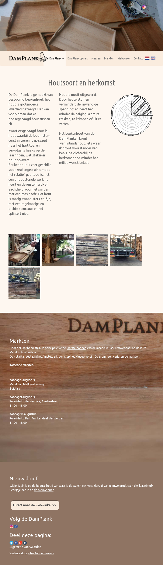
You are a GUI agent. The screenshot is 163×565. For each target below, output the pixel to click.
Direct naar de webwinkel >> (35, 505)
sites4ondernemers (41, 553)
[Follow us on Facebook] (16, 526)
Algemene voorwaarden (25, 547)
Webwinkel (124, 58)
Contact (138, 58)
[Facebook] (16, 542)
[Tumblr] (25, 542)
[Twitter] (11, 542)
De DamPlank (53, 58)
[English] (153, 58)
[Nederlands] (147, 58)
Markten (109, 58)
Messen (96, 58)
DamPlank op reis (77, 58)
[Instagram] (144, 6)
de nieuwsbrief (43, 490)
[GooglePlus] (20, 542)
